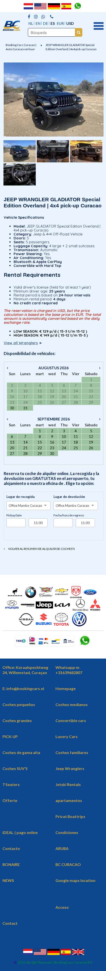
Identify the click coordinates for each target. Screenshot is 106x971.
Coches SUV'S (15, 768)
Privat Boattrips (70, 816)
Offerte (9, 800)
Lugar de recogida (20, 497)
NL (30, 23)
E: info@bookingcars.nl (23, 688)
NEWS (8, 880)
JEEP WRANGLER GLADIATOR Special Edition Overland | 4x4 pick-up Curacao (71, 47)
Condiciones (66, 832)
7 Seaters (11, 784)
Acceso (62, 907)
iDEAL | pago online (20, 832)
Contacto (11, 848)
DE (45, 23)
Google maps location (75, 880)
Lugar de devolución (69, 497)
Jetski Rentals (68, 784)
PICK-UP (10, 736)
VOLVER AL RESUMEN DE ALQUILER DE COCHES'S (41, 549)
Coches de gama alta (21, 752)
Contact (10, 923)
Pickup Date (14, 515)
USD (70, 23)
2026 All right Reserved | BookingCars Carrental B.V (54, 962)
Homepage (65, 688)
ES (53, 23)
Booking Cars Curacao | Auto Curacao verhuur (21, 47)
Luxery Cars (66, 736)
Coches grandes (17, 720)
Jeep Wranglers (69, 768)
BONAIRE (11, 864)
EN (37, 23)
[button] (99, 25)
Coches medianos (71, 704)
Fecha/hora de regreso (68, 515)
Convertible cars (70, 720)
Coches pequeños (18, 704)
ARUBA (62, 848)
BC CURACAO (68, 864)
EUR (60, 23)
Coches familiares (71, 752)
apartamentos (68, 800)
